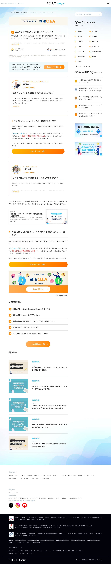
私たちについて (12, 498)
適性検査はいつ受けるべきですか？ (26, 327)
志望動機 (94, 36)
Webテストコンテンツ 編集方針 (38, 498)
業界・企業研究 (96, 51)
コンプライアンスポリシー (47, 540)
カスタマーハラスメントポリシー (35, 542)
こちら (24, 56)
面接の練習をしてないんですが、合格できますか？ (90, 106)
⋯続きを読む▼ (15, 44)
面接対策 (80, 41)
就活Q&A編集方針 (62, 295)
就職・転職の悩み (13, 478)
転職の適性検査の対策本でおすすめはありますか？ (31, 309)
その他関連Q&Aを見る (38, 344)
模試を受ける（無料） (38, 151)
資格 (88, 475)
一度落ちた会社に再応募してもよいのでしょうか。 (90, 81)
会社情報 (11, 540)
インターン (81, 51)
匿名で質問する (38, 289)
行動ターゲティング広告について (17, 542)
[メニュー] (108, 3)
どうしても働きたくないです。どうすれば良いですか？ (90, 98)
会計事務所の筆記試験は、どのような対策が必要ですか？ (34, 321)
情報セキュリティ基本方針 (93, 540)
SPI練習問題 (46, 478)
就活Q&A (38, 478)
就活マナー (95, 46)
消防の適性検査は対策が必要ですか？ (26, 315)
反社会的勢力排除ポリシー (62, 540)
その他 (79, 61)
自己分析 (94, 31)
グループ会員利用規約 (33, 540)
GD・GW (95, 41)
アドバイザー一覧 (13, 492)
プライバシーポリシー (20, 540)
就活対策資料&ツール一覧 (75, 498)
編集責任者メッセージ (53, 498)
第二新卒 (26, 478)
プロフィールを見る (29, 87)
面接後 (79, 46)
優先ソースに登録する (54, 67)
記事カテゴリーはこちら (82, 66)
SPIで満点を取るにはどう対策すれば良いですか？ (31, 333)
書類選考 (80, 31)
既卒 (21, 478)
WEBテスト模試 (18, 133)
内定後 (94, 56)
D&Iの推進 (63, 498)
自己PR (80, 36)
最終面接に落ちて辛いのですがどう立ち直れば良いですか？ (90, 115)
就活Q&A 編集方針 (23, 498)
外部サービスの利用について (78, 540)
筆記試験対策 (81, 56)
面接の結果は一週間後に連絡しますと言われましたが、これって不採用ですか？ (90, 90)
